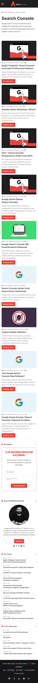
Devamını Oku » (8, 81)
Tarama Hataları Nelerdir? (14, 332)
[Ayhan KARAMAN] (19, 3)
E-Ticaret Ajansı (19, 673)
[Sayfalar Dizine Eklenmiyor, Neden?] (19, 94)
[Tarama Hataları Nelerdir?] (19, 317)
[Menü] (3, 4)
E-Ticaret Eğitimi (30, 670)
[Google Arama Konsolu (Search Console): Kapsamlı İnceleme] (19, 402)
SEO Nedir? (19, 670)
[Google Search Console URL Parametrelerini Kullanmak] (19, 230)
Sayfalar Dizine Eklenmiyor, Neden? (19, 109)
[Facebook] (14, 546)
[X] (16, 546)
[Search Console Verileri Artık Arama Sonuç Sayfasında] (19, 275)
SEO (4, 670)
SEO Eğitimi (10, 670)
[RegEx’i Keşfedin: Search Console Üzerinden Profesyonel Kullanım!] (19, 51)
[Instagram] (24, 546)
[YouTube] (21, 546)
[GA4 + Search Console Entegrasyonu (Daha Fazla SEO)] (19, 138)
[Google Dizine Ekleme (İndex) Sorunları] (19, 184)
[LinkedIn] (19, 546)
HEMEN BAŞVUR (19, 486)
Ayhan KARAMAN (8, 12)
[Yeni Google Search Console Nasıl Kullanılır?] (19, 359)
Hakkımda (19, 541)
